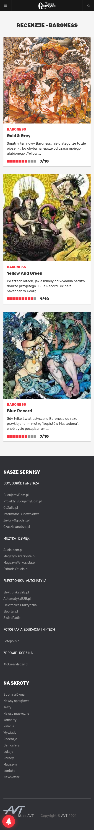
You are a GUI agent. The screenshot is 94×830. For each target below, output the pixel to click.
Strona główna (14, 695)
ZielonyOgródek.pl (16, 520)
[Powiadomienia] (8, 821)
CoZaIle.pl (10, 508)
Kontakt (9, 771)
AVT (64, 816)
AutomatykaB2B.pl (17, 599)
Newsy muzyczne (16, 714)
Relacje (8, 726)
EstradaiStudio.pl (15, 569)
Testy (7, 707)
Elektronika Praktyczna (20, 605)
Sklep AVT (26, 816)
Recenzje (10, 739)
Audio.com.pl (12, 550)
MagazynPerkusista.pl (19, 563)
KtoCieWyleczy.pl (15, 664)
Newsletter (11, 777)
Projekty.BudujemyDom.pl (22, 501)
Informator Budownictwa (21, 514)
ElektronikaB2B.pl (16, 592)
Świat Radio (12, 618)
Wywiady (9, 733)
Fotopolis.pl (11, 641)
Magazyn (10, 764)
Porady (8, 758)
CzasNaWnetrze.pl (16, 527)
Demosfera (11, 745)
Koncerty (10, 720)
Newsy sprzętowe (16, 701)
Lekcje (8, 752)
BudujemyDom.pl (16, 495)
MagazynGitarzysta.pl (19, 556)
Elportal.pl (10, 611)
